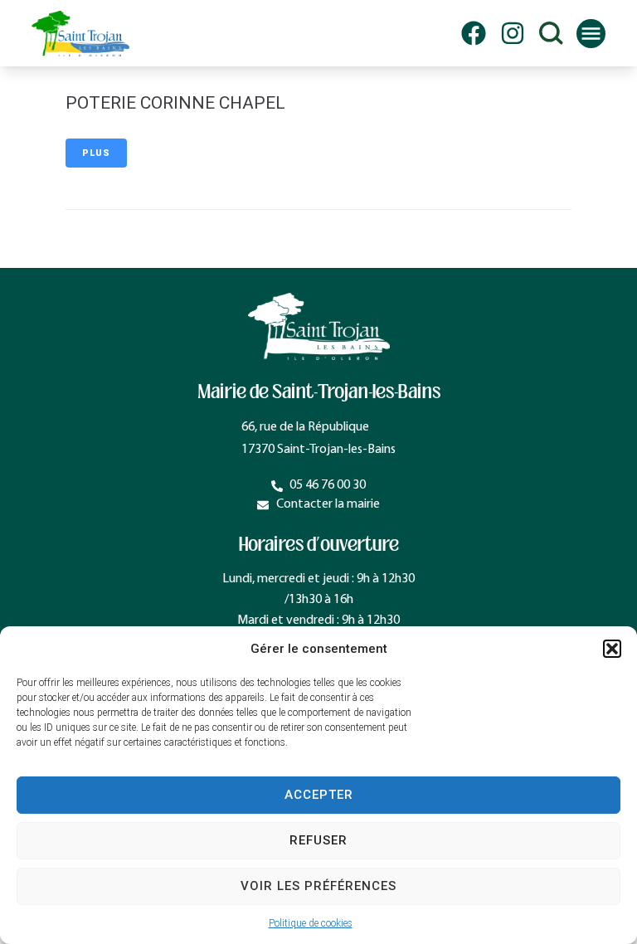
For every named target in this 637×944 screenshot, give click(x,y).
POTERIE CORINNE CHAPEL (175, 103)
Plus (96, 153)
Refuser (318, 840)
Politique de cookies (311, 923)
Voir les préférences (318, 885)
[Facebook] (473, 33)
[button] (612, 648)
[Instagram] (512, 33)
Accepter (318, 794)
